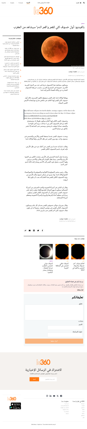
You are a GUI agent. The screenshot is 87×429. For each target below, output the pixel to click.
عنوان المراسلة (77, 332)
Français (21, 2)
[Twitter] (58, 396)
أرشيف (67, 413)
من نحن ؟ (66, 403)
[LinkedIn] (51, 396)
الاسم (80, 324)
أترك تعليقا (54, 341)
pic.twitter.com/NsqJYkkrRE (48, 116)
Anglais (12, 2)
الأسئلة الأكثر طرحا (65, 405)
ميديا (83, 411)
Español (4, 2)
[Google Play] (15, 407)
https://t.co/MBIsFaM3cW (31, 116)
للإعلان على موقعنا (65, 407)
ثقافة (83, 409)
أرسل (34, 379)
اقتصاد (83, 405)
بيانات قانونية (66, 409)
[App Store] (16, 404)
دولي (83, 417)
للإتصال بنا (66, 411)
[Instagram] (47, 396)
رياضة (83, 413)
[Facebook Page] (61, 396)
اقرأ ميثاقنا (80, 290)
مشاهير (82, 415)
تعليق (80, 304)
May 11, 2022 (46, 118)
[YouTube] (54, 396)
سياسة (82, 403)
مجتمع (82, 23)
